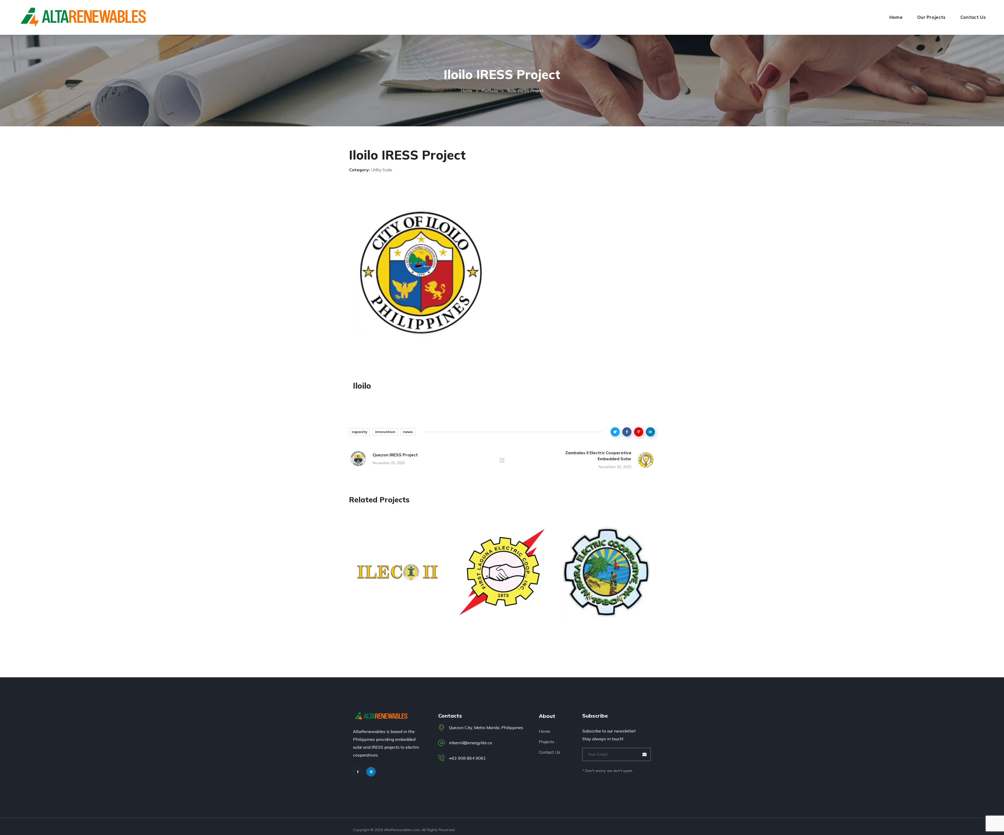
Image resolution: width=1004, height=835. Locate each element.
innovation (385, 431)
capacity (359, 431)
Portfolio (490, 90)
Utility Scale (376, 599)
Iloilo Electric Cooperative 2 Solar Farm (396, 618)
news (408, 431)
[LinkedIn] (371, 771)
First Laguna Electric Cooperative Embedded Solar (501, 618)
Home (466, 90)
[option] (397, 578)
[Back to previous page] (502, 460)
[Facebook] (357, 771)
